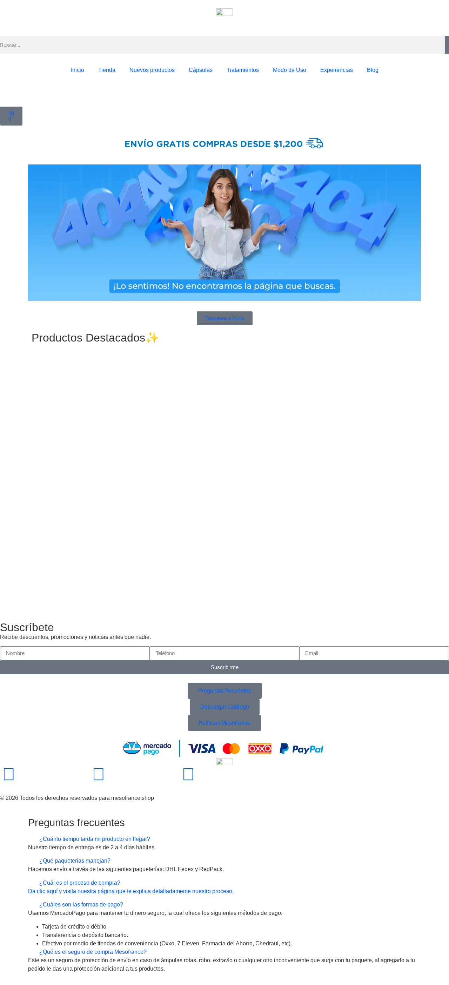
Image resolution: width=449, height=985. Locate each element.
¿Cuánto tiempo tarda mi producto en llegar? (94, 839)
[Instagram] (98, 774)
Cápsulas (201, 70)
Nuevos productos (152, 70)
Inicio (77, 70)
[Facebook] (9, 774)
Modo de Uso (289, 70)
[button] (224, 839)
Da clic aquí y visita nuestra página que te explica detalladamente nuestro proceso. (131, 891)
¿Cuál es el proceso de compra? (79, 883)
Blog (372, 70)
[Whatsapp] (188, 774)
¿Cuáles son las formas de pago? (81, 905)
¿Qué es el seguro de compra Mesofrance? (93, 952)
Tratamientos (243, 70)
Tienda (106, 70)
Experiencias (336, 70)
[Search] (447, 45)
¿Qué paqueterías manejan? (74, 861)
